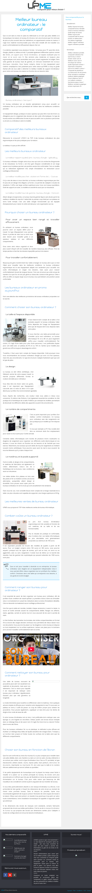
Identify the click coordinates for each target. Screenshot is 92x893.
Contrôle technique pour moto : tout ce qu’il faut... (20, 842)
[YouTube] (10, 875)
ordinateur (31, 38)
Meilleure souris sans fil (74, 60)
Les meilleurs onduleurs (75, 80)
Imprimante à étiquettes (75, 66)
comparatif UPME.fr (20, 138)
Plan (74, 890)
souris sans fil (18, 57)
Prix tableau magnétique (75, 40)
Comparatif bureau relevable (76, 28)
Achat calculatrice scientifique (76, 74)
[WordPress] (14, 875)
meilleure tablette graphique (76, 76)
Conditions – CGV (81, 890)
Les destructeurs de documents (77, 72)
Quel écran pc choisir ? (74, 57)
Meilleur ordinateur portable (76, 53)
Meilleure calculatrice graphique (77, 84)
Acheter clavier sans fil (74, 58)
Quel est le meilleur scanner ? (76, 68)
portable (19, 106)
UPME (2, 890)
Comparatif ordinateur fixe (75, 55)
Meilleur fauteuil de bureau (75, 26)
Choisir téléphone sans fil (75, 78)
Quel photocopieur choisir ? (76, 82)
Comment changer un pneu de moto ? (20, 857)
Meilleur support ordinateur (76, 42)
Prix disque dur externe (74, 62)
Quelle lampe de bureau (75, 32)
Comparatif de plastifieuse (75, 70)
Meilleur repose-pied (74, 34)
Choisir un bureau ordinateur (76, 30)
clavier (5, 57)
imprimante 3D (27, 765)
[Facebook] (5, 875)
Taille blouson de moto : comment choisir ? (19, 850)
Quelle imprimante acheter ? (76, 64)
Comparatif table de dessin (76, 36)
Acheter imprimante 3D (74, 86)
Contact (89, 890)
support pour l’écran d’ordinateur (26, 55)
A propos (69, 890)
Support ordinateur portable (76, 44)
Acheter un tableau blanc (75, 38)
